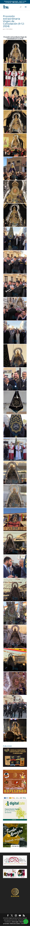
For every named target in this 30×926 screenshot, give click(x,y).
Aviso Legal (15, 922)
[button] (25, 921)
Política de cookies (15, 923)
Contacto (23, 923)
